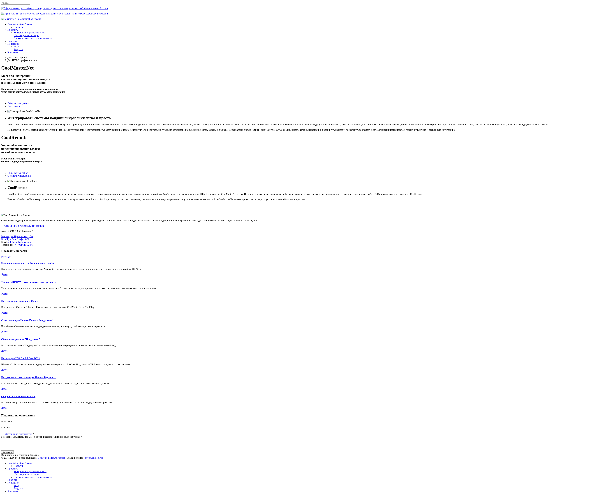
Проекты (12, 41)
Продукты (12, 29)
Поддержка (13, 43)
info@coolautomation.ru (20, 242)
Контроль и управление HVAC (30, 32)
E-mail (5, 427)
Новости (18, 27)
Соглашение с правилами (19, 434)
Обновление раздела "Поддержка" (20, 339)
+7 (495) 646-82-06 (23, 244)
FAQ (16, 46)
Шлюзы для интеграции (26, 35)
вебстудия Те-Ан (94, 457)
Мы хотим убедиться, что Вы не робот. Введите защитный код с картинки (41, 436)
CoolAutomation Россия (19, 24)
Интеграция (13, 106)
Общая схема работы (18, 103)
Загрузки (18, 49)
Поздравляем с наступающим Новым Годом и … (28, 377)
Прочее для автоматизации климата (33, 38)
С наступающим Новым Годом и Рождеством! (27, 320)
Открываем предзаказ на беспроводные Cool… (27, 263)
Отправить (7, 452)
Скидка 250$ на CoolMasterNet (18, 396)
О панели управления (19, 175)
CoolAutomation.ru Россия (51, 457)
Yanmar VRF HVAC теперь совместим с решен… (28, 282)
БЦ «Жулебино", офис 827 (15, 239)
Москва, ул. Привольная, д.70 (17, 236)
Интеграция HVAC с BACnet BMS (20, 358)
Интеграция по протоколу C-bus (19, 301)
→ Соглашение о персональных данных (22, 225)
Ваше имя (7, 421)
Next (8, 257)
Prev (3, 257)
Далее (4, 274)
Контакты (12, 52)
